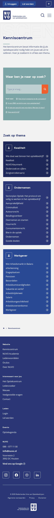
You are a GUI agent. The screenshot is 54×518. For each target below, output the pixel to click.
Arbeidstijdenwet (14, 293)
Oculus (6, 362)
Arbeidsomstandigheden (18, 284)
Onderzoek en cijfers (16, 168)
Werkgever (11, 309)
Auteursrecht (12, 211)
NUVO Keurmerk (14, 164)
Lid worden (28, 4)
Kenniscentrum (10, 349)
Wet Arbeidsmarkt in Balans (19, 264)
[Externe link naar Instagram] (6, 475)
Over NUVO (8, 367)
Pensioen (10, 276)
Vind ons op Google (13, 463)
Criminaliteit (12, 207)
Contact (6, 399)
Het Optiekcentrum (12, 381)
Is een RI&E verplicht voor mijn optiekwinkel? (24, 103)
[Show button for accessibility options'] (48, 4)
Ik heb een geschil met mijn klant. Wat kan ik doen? (26, 107)
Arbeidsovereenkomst (17, 305)
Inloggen (12, 4)
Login (5, 413)
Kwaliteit (10, 160)
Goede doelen (13, 240)
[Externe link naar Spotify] (27, 475)
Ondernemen (12, 236)
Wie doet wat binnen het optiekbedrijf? (25, 156)
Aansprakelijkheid (14, 203)
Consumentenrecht (15, 228)
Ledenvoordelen (11, 358)
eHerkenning (12, 268)
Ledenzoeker (9, 385)
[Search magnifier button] (45, 89)
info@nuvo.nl (10, 451)
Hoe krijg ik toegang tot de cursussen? (32, 99)
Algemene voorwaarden (16, 498)
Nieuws (6, 390)
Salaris (9, 297)
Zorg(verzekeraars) (15, 172)
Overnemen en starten (17, 220)
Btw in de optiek (13, 232)
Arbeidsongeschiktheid (17, 301)
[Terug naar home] (20, 15)
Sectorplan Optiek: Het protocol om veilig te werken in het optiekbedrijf (23, 198)
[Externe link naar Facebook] (16, 475)
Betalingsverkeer (14, 215)
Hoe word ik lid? (13, 112)
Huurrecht (11, 224)
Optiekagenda (9, 432)
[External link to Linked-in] (37, 475)
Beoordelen (11, 280)
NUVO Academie (11, 353)
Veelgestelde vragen (13, 394)
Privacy (31, 498)
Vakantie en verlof (14, 289)
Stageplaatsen (13, 272)
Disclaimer (42, 498)
